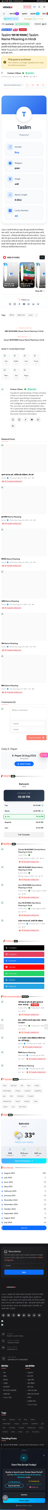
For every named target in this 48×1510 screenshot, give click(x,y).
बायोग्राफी (6, 1394)
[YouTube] (24, 304)
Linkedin (12, 980)
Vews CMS (7, 1397)
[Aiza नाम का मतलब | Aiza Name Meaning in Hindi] (8, 907)
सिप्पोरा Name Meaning (10, 559)
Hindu (18, 1101)
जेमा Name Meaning (9, 643)
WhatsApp (13, 973)
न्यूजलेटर (24, 14)
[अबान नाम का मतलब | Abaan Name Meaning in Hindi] (8, 871)
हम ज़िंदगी (6, 1387)
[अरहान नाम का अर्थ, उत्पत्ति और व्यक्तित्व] (8, 924)
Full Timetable (24, 835)
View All (39, 291)
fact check (22, 1107)
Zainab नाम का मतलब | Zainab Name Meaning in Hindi (23, 1445)
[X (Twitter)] (10, 304)
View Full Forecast (24, 1161)
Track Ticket (32, 1404)
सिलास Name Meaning (26, 1052)
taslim (30, 315)
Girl (22, 1085)
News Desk (21, 924)
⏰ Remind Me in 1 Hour (24, 1506)
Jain (4, 1096)
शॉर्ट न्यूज (30, 1387)
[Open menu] (44, 7)
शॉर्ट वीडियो (30, 1383)
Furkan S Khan (16, 389)
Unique (17, 1091)
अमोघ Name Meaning (10, 601)
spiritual (13, 1085)
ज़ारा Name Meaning (26, 1066)
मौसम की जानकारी (33, 1394)
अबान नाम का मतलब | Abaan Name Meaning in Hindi (24, 331)
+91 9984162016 (35, 1484)
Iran (13, 1107)
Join (24, 1272)
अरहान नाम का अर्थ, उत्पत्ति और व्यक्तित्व (30, 921)
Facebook (12, 961)
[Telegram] (38, 304)
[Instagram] (15, 304)
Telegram (12, 986)
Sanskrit (27, 1091)
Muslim (26, 1101)
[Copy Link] (27, 85)
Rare (4, 1085)
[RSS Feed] (13, 426)
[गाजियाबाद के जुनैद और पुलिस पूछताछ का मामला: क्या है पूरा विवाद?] (8, 1006)
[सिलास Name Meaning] (8, 1056)
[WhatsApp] (29, 304)
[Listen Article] (38, 85)
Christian (20, 1096)
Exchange (34, 19)
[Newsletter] (34, 7)
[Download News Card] (33, 85)
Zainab (3, 478)
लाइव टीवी (30, 1380)
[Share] (43, 85)
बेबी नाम (12, 315)
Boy (28, 1085)
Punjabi (30, 1096)
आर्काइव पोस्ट (31, 1401)
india (35, 1101)
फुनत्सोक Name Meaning (11, 516)
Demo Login (24, 1500)
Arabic (5, 1107)
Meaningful (7, 1091)
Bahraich (41, 1)
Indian (37, 1085)
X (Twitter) (12, 948)
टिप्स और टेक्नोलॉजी (9, 1390)
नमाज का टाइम (32, 1390)
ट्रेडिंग (5, 1383)
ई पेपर (29, 1397)
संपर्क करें (14, 13)
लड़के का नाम (21, 315)
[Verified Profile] (23, 73)
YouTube (12, 967)
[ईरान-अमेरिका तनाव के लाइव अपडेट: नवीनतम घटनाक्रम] (8, 1024)
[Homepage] (7, 6)
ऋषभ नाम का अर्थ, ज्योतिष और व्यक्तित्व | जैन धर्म (17, 474)
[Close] (44, 1455)
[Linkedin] (33, 304)
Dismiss (24, 1495)
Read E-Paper (25, 764)
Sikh (11, 1096)
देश (4, 1372)
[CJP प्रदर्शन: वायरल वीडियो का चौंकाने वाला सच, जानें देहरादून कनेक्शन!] (8, 1042)
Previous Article (25, 328)
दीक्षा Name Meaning (9, 685)
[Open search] (39, 7)
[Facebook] (19, 304)
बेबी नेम (5, 1380)
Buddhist (38, 1091)
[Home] (4, 14)
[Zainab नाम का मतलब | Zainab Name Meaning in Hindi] (8, 853)
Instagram (13, 954)
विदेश (5, 1376)
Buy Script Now (14, 1486)
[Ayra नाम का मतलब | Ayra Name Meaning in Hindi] (8, 889)
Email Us (34, 1487)
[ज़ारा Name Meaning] (8, 1069)
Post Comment (35, 737)
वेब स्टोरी (30, 1376)
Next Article (23, 337)
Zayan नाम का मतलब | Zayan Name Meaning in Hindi (24, 340)
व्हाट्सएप (34, 13)
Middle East (7, 1101)
